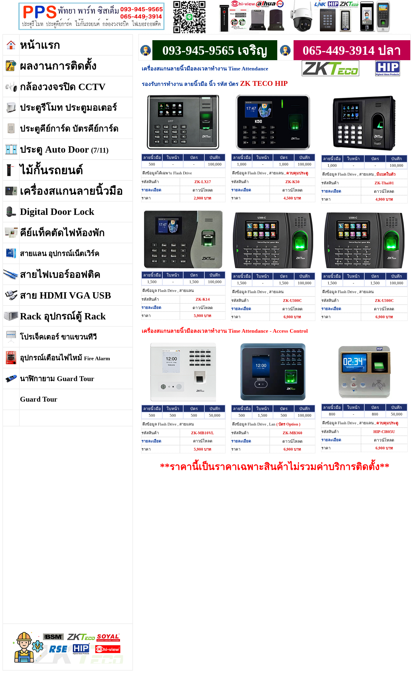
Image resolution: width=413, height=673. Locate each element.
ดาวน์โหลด (203, 190)
